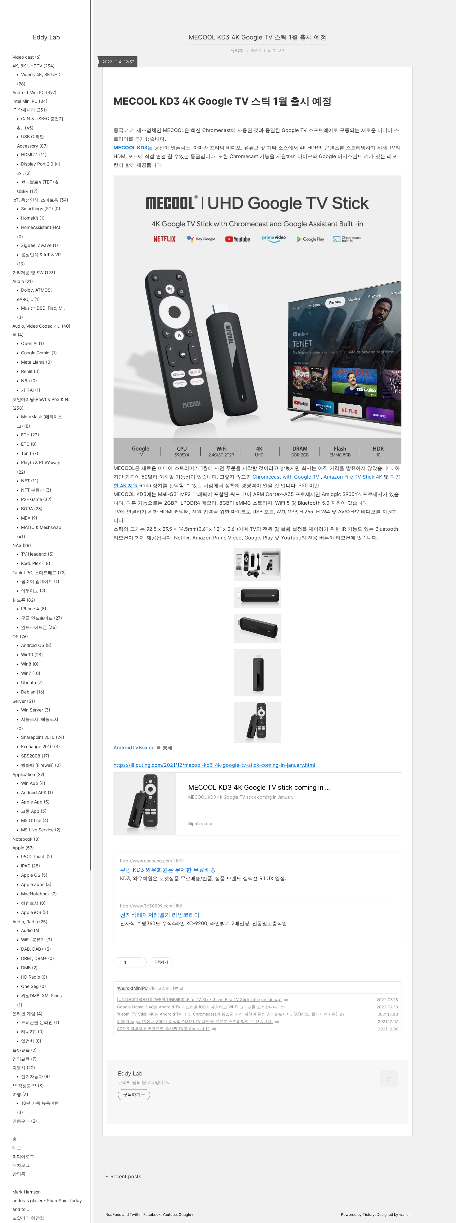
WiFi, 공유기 (36, 939)
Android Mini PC (34, 92)
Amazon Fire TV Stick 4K (353, 477)
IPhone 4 (33, 608)
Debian (32, 691)
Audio (22, 281)
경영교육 (24, 1059)
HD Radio (33, 977)
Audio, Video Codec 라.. (41, 326)
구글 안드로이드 (41, 618)
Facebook (152, 1214)
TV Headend (37, 554)
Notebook (26, 839)
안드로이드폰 (38, 627)
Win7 (30, 673)
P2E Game (35, 499)
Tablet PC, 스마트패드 (39, 572)
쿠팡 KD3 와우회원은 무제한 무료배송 (168, 869)
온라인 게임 (27, 1013)
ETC (28, 444)
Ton (29, 453)
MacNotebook (38, 893)
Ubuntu (31, 682)
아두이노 (32, 590)
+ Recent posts (123, 1176)
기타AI (30, 390)
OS (20, 636)
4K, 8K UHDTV (33, 65)
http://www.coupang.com (146, 860)
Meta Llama (36, 362)
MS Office (34, 820)
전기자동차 (35, 1076)
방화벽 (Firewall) (40, 765)
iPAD (30, 865)
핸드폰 (23, 599)
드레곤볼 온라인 (39, 1022)
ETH (29, 434)
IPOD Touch (36, 856)
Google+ (186, 1214)
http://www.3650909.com (146, 905)
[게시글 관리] (140, 962)
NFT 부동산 (35, 490)
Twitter (135, 1214)
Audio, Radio (29, 921)
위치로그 (21, 1165)
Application (28, 774)
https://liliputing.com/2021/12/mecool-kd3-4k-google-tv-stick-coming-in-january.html (214, 765)
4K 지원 (129, 485)
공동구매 (24, 1121)
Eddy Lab (46, 37)
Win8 (29, 663)
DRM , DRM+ (37, 958)
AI (18, 334)
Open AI (32, 343)
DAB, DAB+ (35, 949)
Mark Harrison (26, 1191)
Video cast (26, 57)
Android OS (35, 645)
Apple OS (33, 875)
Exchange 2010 (40, 746)
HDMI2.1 (33, 154)
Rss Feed (113, 1214)
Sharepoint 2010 (42, 737)
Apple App (35, 801)
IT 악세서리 (29, 109)
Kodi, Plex (35, 563)
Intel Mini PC (29, 101)
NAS (21, 545)
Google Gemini (38, 352)
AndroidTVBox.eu (134, 747)
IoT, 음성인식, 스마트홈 (40, 199)
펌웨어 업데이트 (39, 581)
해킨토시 (33, 903)
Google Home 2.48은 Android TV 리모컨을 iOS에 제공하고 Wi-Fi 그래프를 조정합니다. (197, 1006)
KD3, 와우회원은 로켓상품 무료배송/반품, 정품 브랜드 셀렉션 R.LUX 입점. (203, 878)
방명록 (18, 1173)
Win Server (35, 709)
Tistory (369, 1214)
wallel (404, 1214)
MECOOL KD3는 (133, 147)
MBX (28, 518)
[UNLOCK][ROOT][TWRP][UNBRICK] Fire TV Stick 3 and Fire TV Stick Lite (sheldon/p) (199, 999)
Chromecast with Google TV (286, 477)
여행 (20, 1094)
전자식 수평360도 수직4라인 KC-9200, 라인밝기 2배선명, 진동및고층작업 (203, 923)
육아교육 (24, 1050)
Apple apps (35, 884)
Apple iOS (34, 912)
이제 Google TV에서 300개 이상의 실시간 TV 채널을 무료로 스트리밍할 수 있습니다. (195, 1021)
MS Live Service (40, 829)
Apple (23, 847)
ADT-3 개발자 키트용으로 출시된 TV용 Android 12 (163, 1028)
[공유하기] (132, 962)
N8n (28, 380)
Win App (32, 783)
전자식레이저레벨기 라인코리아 (160, 915)
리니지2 (32, 1031)
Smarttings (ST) (40, 208)
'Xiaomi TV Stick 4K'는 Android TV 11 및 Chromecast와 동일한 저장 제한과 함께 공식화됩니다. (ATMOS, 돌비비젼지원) (227, 1014)
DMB (29, 967)
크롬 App (33, 811)
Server (23, 701)
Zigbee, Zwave (39, 245)
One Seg (33, 986)
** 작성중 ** (28, 1085)
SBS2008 (34, 755)
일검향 (30, 1040)
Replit (30, 371)
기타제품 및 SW (33, 272)
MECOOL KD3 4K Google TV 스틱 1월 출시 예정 (257, 37)
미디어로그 (23, 1156)
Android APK (36, 792)
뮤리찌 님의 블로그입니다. (143, 1082)
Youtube (170, 1214)
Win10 (31, 654)
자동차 (23, 1067)
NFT (29, 480)
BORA (31, 508)
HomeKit (32, 218)
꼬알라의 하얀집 (28, 1218)
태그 (16, 1147)
